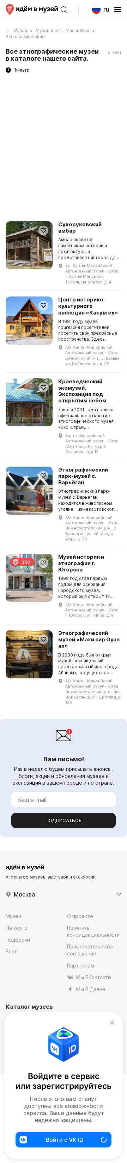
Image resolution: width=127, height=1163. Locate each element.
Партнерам (80, 966)
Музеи (20, 30)
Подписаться (63, 820)
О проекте (80, 916)
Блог (11, 951)
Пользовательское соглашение (90, 950)
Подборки (18, 940)
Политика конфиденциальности (93, 931)
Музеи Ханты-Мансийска (62, 30)
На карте (17, 928)
